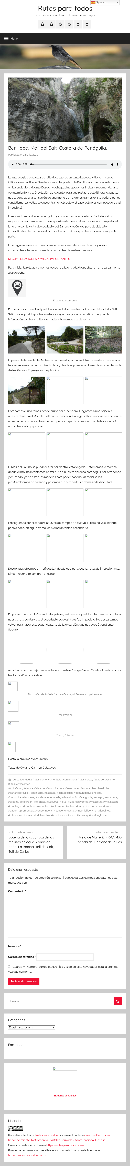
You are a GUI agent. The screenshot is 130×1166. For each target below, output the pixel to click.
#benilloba (37, 792)
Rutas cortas (85, 779)
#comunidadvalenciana (87, 792)
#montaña (29, 806)
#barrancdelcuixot (18, 792)
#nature (70, 806)
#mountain (43, 806)
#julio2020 (52, 801)
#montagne (15, 806)
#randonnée (42, 810)
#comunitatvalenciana (21, 797)
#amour (59, 788)
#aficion (17, 788)
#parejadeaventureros (89, 806)
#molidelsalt (110, 801)
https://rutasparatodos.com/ (65, 1145)
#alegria (28, 788)
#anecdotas (72, 788)
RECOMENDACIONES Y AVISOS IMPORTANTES (39, 259)
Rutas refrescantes (19, 784)
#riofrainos (104, 810)
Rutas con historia (66, 779)
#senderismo (59, 815)
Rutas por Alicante (104, 779)
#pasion (12, 810)
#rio (94, 810)
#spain (71, 815)
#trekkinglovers (98, 815)
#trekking (82, 815)
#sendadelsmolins (39, 815)
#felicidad (39, 801)
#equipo (98, 797)
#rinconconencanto (62, 810)
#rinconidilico (83, 810)
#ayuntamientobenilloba (94, 788)
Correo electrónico (22, 957)
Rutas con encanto (44, 779)
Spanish (100, 2)
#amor (50, 788)
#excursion (25, 801)
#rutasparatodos (17, 815)
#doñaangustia (83, 797)
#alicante (39, 788)
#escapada (110, 797)
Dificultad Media (22, 779)
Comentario (17, 891)
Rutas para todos (65, 8)
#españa (13, 801)
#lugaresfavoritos (78, 801)
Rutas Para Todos (46, 1135)
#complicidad (65, 792)
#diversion (67, 797)
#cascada (50, 792)
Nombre (14, 946)
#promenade (26, 810)
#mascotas (95, 801)
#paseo (107, 806)
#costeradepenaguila (47, 797)
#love (63, 801)
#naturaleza (57, 806)
